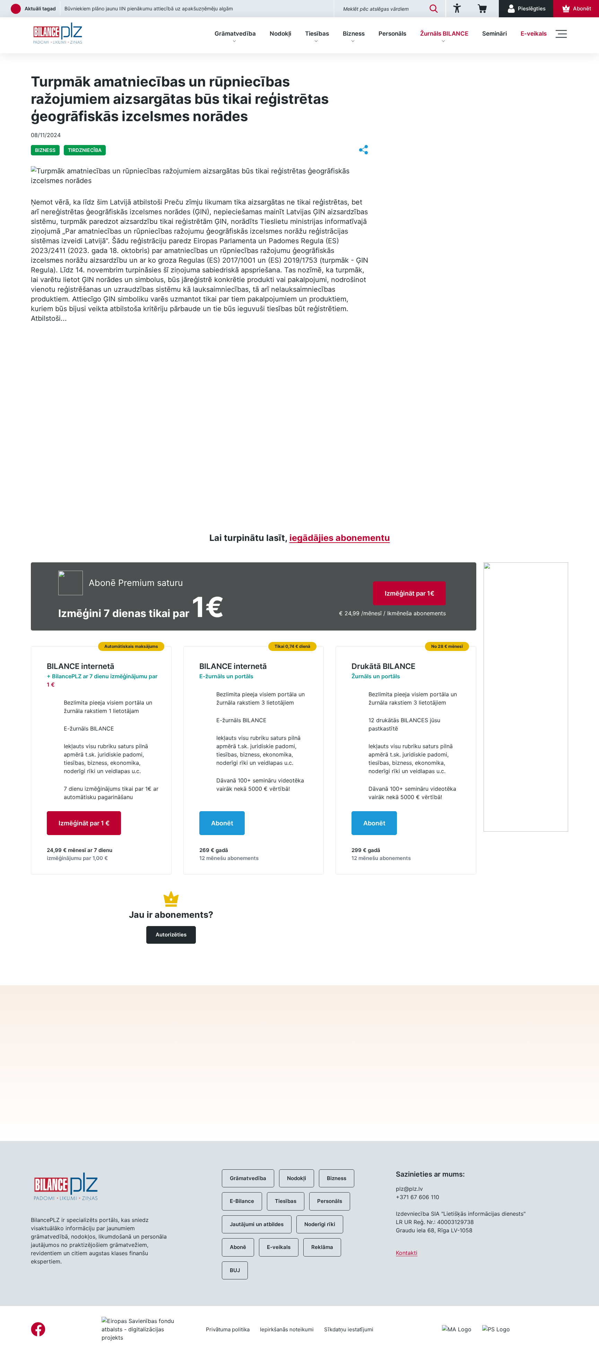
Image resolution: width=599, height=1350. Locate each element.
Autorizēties (171, 934)
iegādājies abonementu (339, 538)
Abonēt (222, 823)
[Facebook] (38, 1329)
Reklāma (322, 1247)
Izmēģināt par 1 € (84, 823)
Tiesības (317, 33)
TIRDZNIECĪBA (85, 150)
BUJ (235, 1270)
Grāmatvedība (235, 33)
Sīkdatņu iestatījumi (348, 1329)
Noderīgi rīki (319, 1224)
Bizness (354, 33)
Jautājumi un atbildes (257, 1224)
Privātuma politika (228, 1329)
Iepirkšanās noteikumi (287, 1329)
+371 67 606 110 (417, 1197)
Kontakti (406, 1252)
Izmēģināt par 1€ (409, 593)
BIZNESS (72, 64)
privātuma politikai (433, 1095)
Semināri (494, 33)
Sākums (40, 64)
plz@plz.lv (409, 1188)
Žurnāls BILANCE (444, 33)
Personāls (392, 33)
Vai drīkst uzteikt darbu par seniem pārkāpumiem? (121, 8)
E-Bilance (242, 1201)
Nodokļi (280, 33)
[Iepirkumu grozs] (483, 8)
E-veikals (534, 33)
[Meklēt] (433, 8)
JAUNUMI (418, 79)
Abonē (238, 1247)
